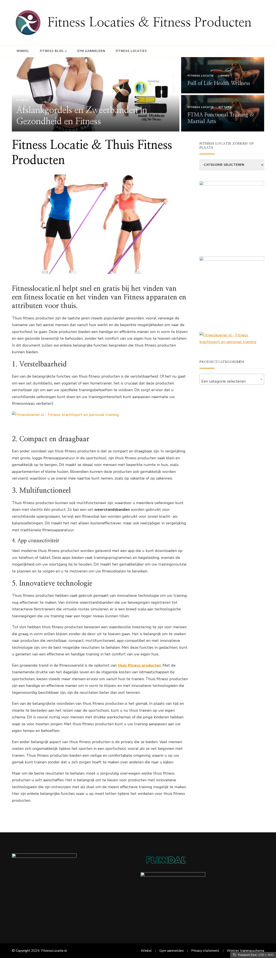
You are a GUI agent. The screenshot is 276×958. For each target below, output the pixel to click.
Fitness (22, 100)
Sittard (225, 107)
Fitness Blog (52, 51)
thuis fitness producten (139, 665)
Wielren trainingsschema (245, 950)
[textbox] (232, 381)
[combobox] (231, 379)
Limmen (224, 75)
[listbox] (138, 94)
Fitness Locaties (131, 51)
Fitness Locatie (201, 75)
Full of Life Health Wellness (219, 83)
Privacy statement (205, 950)
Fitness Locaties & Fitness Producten (149, 22)
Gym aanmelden (91, 51)
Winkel (23, 51)
